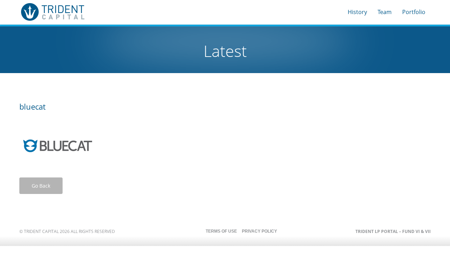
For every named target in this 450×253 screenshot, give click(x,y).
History (357, 12)
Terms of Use (221, 231)
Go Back (41, 185)
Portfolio (413, 12)
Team (385, 12)
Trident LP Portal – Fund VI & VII (393, 231)
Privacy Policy (259, 231)
